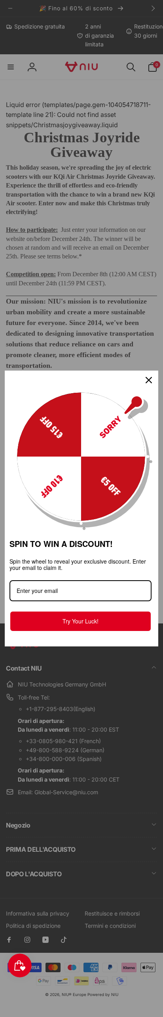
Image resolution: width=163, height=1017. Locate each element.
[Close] (148, 380)
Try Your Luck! (81, 621)
